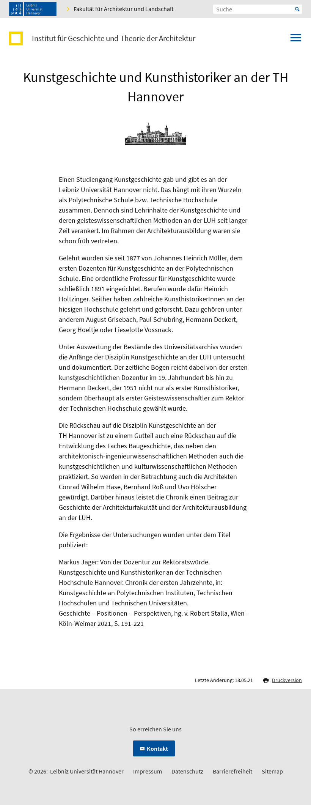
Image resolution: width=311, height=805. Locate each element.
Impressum (147, 771)
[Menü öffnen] (296, 40)
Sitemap (272, 771)
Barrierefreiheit (232, 771)
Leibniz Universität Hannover (87, 771)
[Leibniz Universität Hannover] (33, 9)
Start (297, 9)
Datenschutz (187, 771)
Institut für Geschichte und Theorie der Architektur (113, 38)
